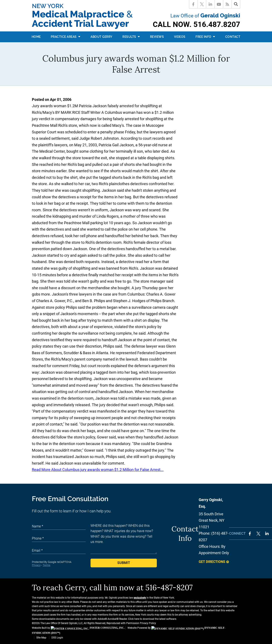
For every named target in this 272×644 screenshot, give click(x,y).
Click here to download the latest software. (152, 618)
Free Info (204, 36)
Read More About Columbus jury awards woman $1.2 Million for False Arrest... (98, 469)
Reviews (157, 36)
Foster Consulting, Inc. (107, 627)
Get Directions (212, 562)
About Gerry (101, 36)
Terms (46, 565)
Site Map (41, 637)
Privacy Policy (148, 623)
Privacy (36, 565)
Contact (233, 36)
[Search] (236, 4)
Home (36, 36)
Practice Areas (64, 36)
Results (129, 36)
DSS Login (57, 637)
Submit (123, 563)
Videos (180, 36)
